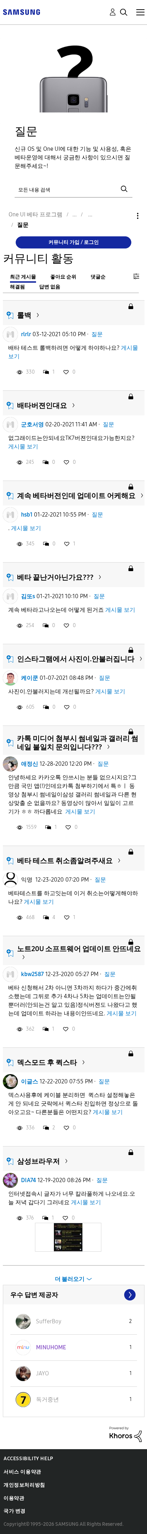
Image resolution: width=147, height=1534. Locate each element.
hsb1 (26, 514)
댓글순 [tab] (98, 277)
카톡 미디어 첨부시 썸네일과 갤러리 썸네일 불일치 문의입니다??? (77, 742)
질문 (97, 334)
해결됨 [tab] (17, 287)
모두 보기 (73, 1294)
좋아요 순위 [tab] (63, 277)
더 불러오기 (70, 1279)
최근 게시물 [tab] (23, 277)
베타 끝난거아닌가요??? (55, 577)
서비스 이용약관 (22, 1472)
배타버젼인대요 (42, 405)
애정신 (29, 763)
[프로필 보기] (10, 334)
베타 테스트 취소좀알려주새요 (65, 860)
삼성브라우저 (38, 1161)
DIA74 (28, 1180)
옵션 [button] (125, 215)
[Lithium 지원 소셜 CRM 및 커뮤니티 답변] (126, 1434)
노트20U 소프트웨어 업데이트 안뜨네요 (79, 948)
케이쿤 (29, 677)
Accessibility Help (28, 1459)
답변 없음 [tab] (49, 287)
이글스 (29, 1081)
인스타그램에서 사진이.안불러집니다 (76, 659)
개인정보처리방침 (24, 1485)
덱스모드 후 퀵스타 (47, 1062)
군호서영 (32, 424)
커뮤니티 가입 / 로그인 (74, 242)
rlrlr (26, 334)
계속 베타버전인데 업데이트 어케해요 (76, 495)
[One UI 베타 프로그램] (21, 11)
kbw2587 (32, 974)
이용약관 (14, 1498)
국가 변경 (15, 1511)
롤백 (24, 315)
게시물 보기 (23, 446)
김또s (28, 596)
